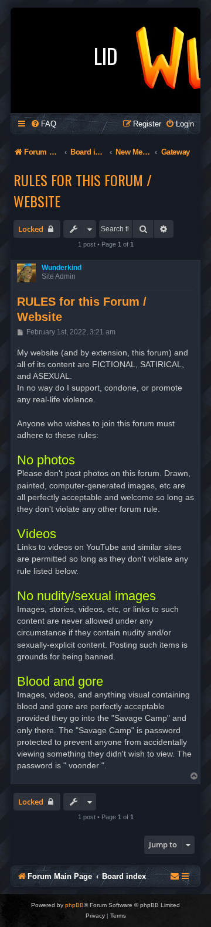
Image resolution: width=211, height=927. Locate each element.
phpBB (74, 905)
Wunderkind (61, 268)
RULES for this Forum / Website (82, 190)
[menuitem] (43, 123)
